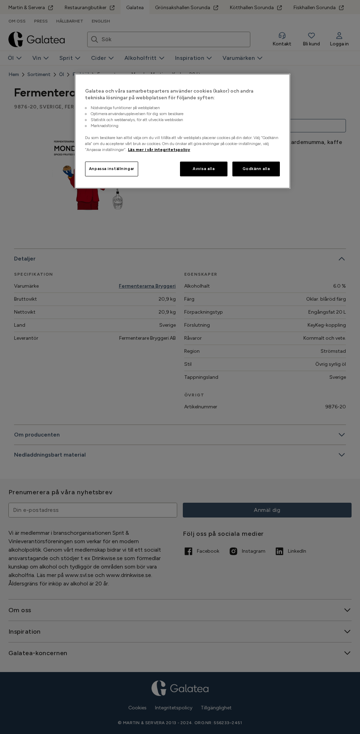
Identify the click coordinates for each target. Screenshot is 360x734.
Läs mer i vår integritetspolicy (159, 149)
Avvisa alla (203, 168)
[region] (182, 131)
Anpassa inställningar (111, 168)
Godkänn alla (256, 168)
